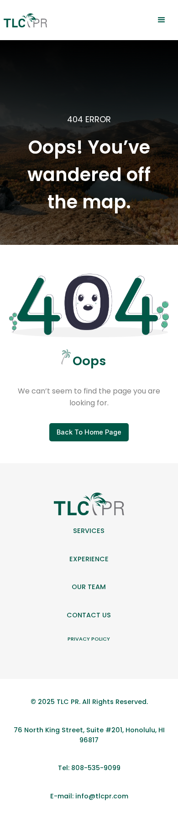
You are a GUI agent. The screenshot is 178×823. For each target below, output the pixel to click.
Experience (89, 559)
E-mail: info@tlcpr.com (89, 796)
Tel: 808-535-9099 (89, 767)
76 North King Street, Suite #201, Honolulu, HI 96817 (89, 735)
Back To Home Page (89, 432)
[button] (161, 20)
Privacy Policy (89, 638)
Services (89, 530)
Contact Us (89, 615)
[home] (25, 20)
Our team (89, 586)
